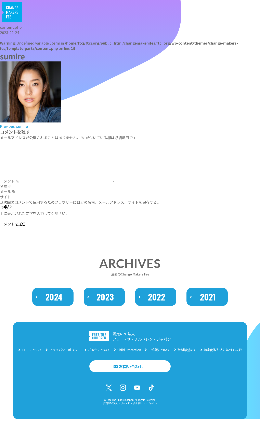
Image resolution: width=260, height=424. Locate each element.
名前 (6, 186)
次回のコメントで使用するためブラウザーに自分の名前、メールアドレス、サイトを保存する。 (82, 202)
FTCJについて (32, 349)
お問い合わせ (131, 366)
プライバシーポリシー (65, 349)
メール (7, 191)
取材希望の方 (187, 349)
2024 (53, 297)
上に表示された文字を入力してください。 (34, 213)
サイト (5, 196)
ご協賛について (159, 349)
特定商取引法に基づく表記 (223, 349)
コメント (9, 181)
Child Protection (129, 349)
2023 (105, 297)
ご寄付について (99, 349)
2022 (156, 297)
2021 (208, 297)
